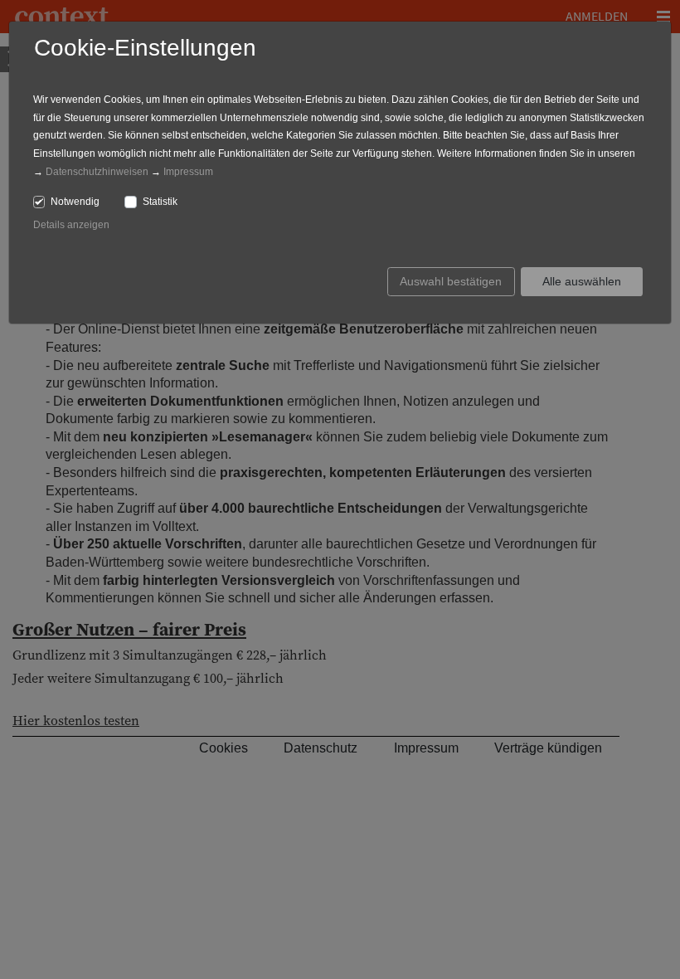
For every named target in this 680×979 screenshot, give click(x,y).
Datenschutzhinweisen (97, 172)
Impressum (188, 172)
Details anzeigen (71, 225)
